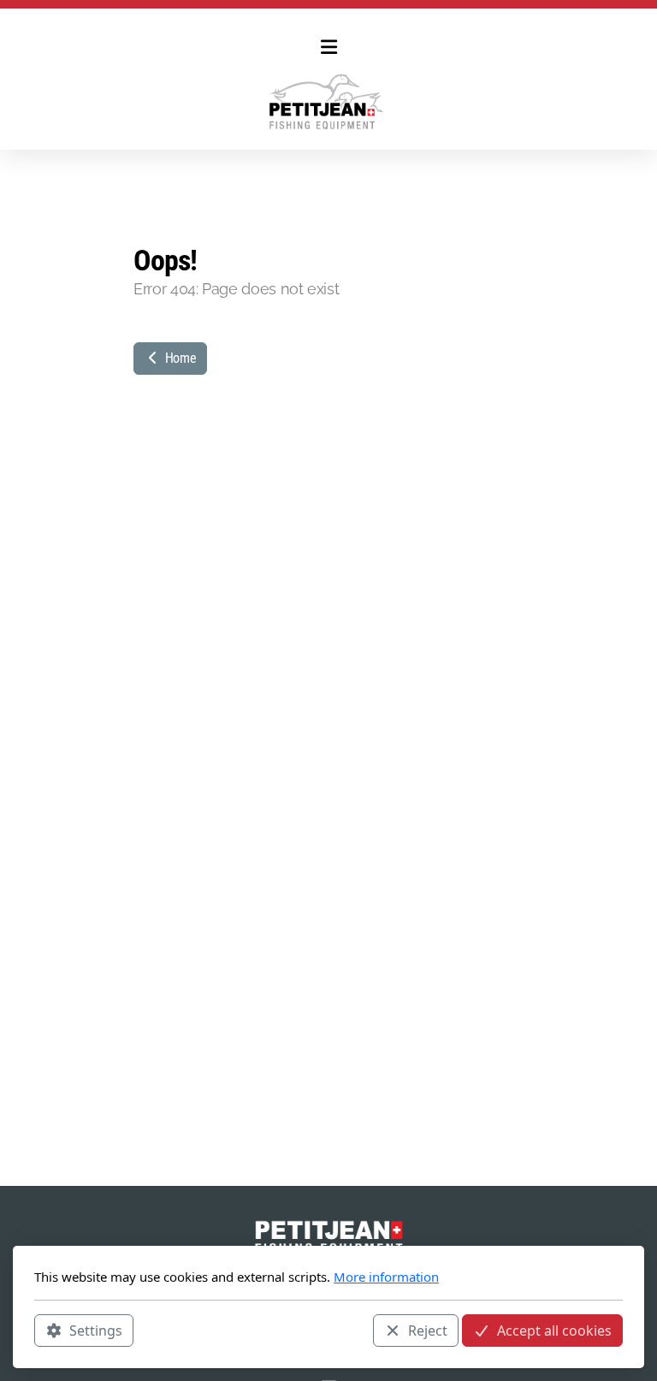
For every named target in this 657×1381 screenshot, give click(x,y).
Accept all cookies (554, 1330)
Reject (427, 1330)
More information (386, 1276)
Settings (95, 1330)
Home (179, 358)
